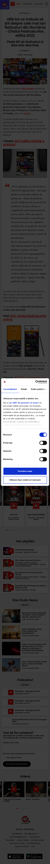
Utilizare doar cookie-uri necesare (25, 480)
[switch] (43, 443)
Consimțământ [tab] (10, 389)
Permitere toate (25, 471)
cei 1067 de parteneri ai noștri (24, 403)
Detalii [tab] (24, 389)
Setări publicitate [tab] (39, 389)
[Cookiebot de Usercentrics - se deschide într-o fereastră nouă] (35, 382)
